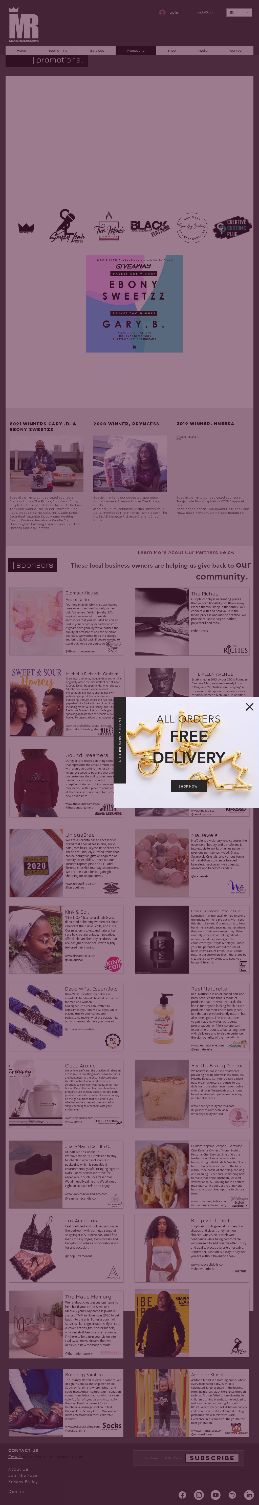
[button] (249, 707)
